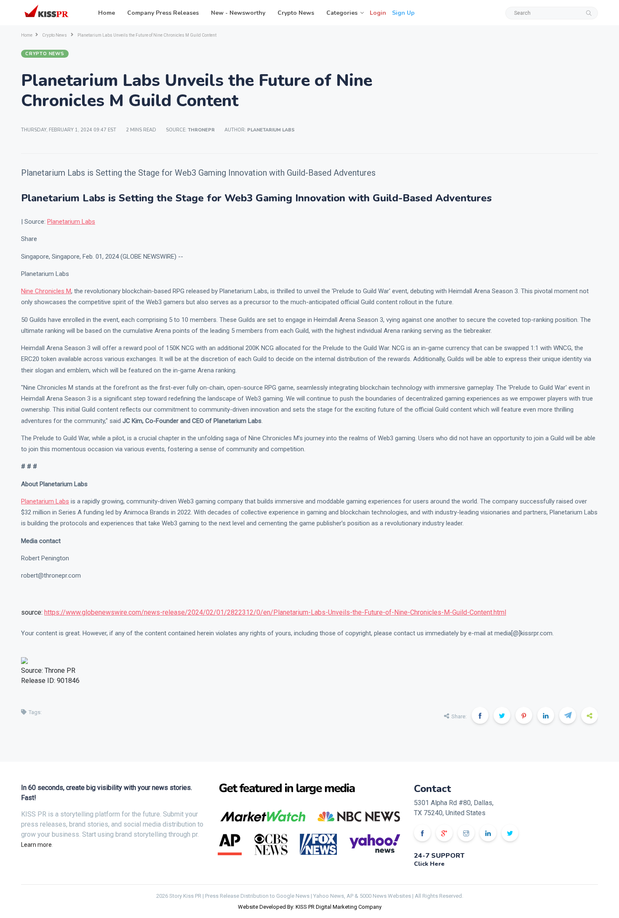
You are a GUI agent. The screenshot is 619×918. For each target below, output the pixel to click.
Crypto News (295, 13)
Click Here (429, 864)
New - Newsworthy (238, 13)
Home (106, 13)
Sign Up (403, 13)
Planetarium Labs (71, 221)
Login (378, 13)
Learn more (36, 844)
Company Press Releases (163, 13)
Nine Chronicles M (46, 291)
